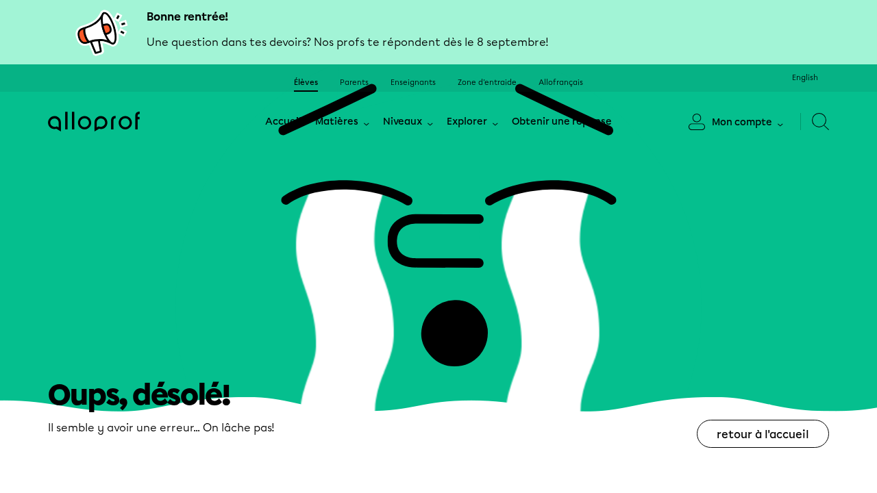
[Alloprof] (94, 121)
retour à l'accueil (763, 434)
